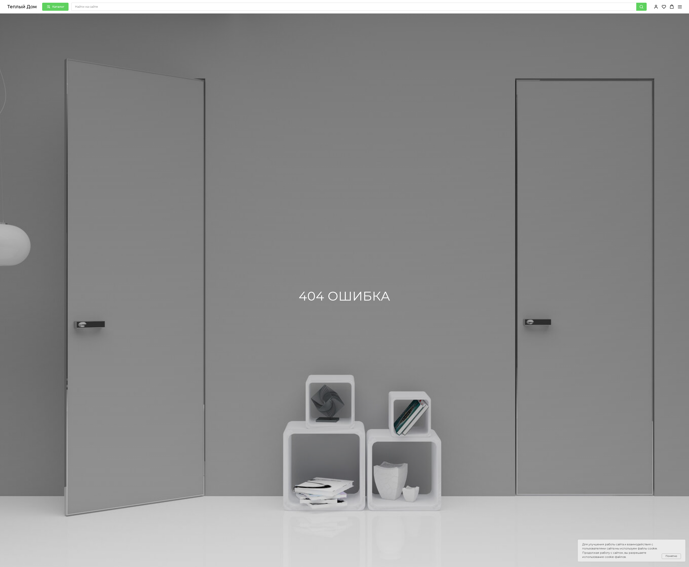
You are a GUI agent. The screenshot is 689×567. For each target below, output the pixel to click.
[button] (656, 6)
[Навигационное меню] (680, 6)
